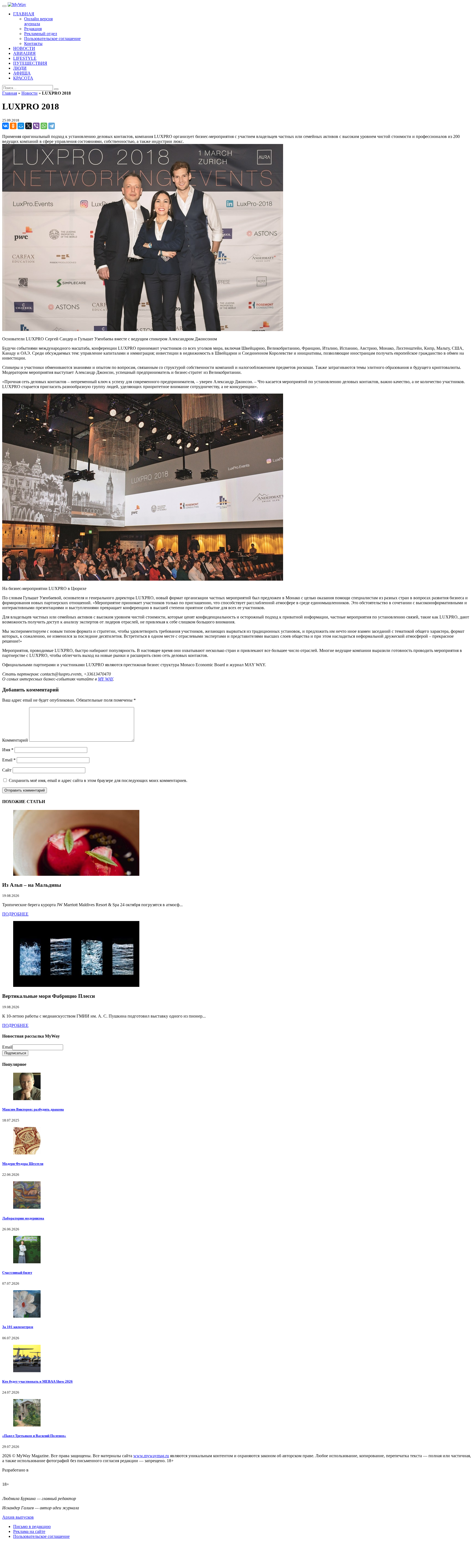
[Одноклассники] (13, 126)
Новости (29, 93)
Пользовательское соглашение (41, 1536)
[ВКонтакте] (5, 126)
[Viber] (36, 126)
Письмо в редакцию (32, 1526)
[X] (28, 126)
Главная (9, 93)
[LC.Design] (16, 1475)
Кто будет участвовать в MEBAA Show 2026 (37, 1381)
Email (9, 760)
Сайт (7, 770)
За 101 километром (17, 1327)
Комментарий (15, 740)
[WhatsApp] (44, 126)
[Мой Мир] (21, 126)
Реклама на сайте (29, 1531)
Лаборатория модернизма (23, 1218)
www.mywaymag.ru (151, 1455)
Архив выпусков (18, 1517)
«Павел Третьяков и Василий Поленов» (34, 1436)
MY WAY (105, 679)
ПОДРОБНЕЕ (15, 914)
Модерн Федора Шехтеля (22, 1164)
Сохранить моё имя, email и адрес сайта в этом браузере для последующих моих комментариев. (98, 780)
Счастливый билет (17, 1272)
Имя (7, 749)
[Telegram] (51, 126)
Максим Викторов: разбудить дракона (33, 1109)
